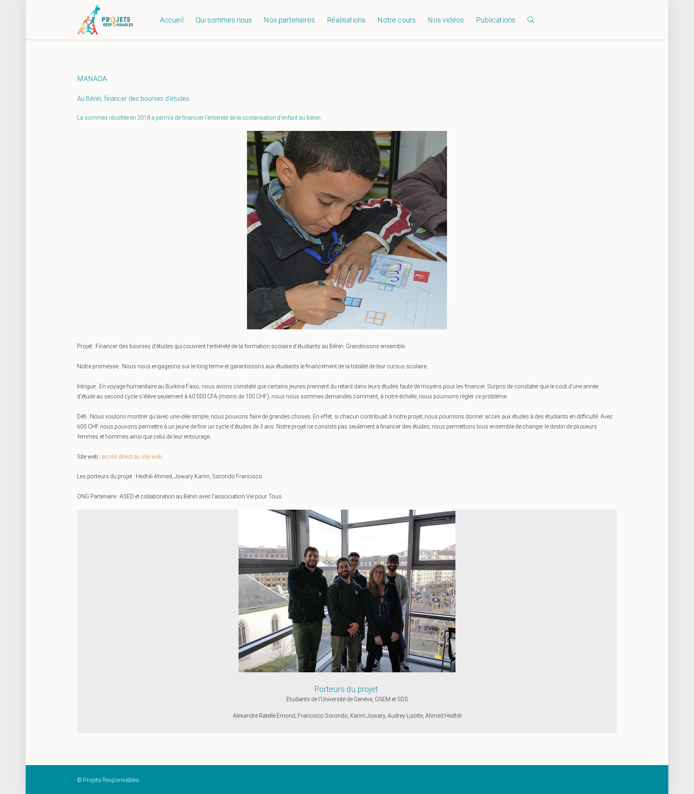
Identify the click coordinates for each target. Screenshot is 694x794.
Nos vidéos (446, 20)
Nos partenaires (289, 20)
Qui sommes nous (224, 20)
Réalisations (346, 20)
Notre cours (397, 20)
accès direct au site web (132, 456)
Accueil (172, 20)
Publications (495, 20)
